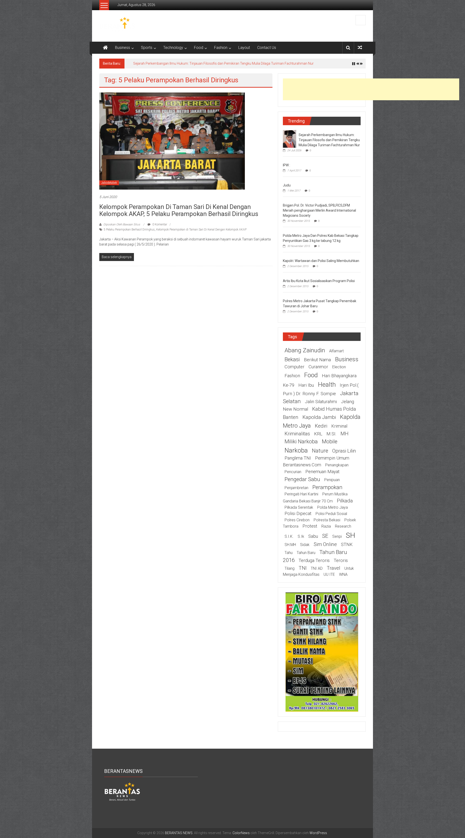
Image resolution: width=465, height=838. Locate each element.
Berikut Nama (317, 359)
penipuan (332, 479)
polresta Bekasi (327, 520)
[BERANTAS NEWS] (105, 48)
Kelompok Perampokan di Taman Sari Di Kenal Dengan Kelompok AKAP (201, 229)
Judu (287, 185)
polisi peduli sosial (331, 513)
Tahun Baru (306, 552)
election (339, 367)
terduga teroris (314, 560)
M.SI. (331, 434)
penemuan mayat (322, 471)
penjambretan (296, 487)
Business (122, 47)
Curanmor (318, 366)
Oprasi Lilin (344, 451)
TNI (303, 568)
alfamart (336, 351)
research (343, 526)
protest (309, 526)
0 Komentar (159, 224)
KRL (318, 434)
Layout (244, 47)
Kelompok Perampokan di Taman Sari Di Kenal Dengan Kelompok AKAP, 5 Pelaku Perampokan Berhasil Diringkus (178, 210)
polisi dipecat (298, 513)
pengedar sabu (302, 479)
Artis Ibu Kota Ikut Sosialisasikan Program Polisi (319, 281)
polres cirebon (297, 520)
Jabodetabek (109, 183)
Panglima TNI (298, 458)
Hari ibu (306, 385)
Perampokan (327, 487)
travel (333, 568)
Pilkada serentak (299, 507)
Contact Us (266, 47)
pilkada (345, 501)
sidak (305, 544)
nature (320, 450)
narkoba (296, 450)
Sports (146, 47)
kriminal (339, 426)
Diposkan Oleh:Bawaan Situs (122, 224)
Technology (173, 47)
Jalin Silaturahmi (321, 401)
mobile (329, 441)
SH (350, 535)
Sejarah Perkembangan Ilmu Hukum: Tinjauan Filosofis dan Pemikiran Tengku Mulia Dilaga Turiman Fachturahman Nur (223, 63)
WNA (343, 574)
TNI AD (317, 568)
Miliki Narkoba (301, 441)
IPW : (286, 165)
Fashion (220, 47)
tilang (289, 568)
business (346, 359)
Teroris (341, 560)
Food (198, 47)
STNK (347, 544)
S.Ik (301, 536)
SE (325, 536)
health (327, 384)
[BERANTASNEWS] (122, 791)
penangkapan (337, 465)
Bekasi (292, 359)
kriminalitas (297, 434)
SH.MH (290, 544)
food (311, 375)
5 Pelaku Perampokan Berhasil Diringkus (129, 229)
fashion (292, 375)
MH (345, 434)
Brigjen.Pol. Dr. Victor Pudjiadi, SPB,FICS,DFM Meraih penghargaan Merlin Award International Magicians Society (319, 210)
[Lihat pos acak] (360, 47)
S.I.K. (289, 536)
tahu (289, 552)
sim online (325, 544)
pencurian (293, 471)
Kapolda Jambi (319, 417)
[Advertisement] (371, 89)
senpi (337, 536)
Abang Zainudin (305, 350)
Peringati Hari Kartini (301, 494)
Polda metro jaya (332, 507)
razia (326, 526)
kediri (321, 426)
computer (294, 366)
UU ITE (329, 574)
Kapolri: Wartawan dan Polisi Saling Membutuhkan (321, 261)
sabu (313, 536)
